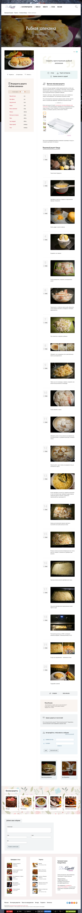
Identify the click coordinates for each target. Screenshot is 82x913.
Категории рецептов (27, 7)
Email (32, 835)
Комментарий (9, 826)
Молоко (11, 112)
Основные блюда (23, 12)
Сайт (8, 840)
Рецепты (16, 12)
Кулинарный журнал (8, 12)
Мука (11, 118)
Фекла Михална (66, 693)
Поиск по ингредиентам (27, 902)
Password (48, 743)
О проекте (42, 902)
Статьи (53, 7)
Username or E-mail (49, 739)
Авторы (37, 902)
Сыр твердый (12, 121)
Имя (8, 835)
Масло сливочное (13, 108)
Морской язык (13, 96)
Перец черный (13, 124)
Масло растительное (14, 115)
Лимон (11, 105)
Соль (11, 127)
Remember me (59, 745)
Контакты (49, 902)
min (41, 911)
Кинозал (38, 7)
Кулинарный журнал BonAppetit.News (16, 905)
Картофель (12, 99)
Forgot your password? (69, 734)
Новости (45, 7)
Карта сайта (26, 905)
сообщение (54, 693)
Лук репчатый (13, 102)
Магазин (59, 7)
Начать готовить (48, 911)
